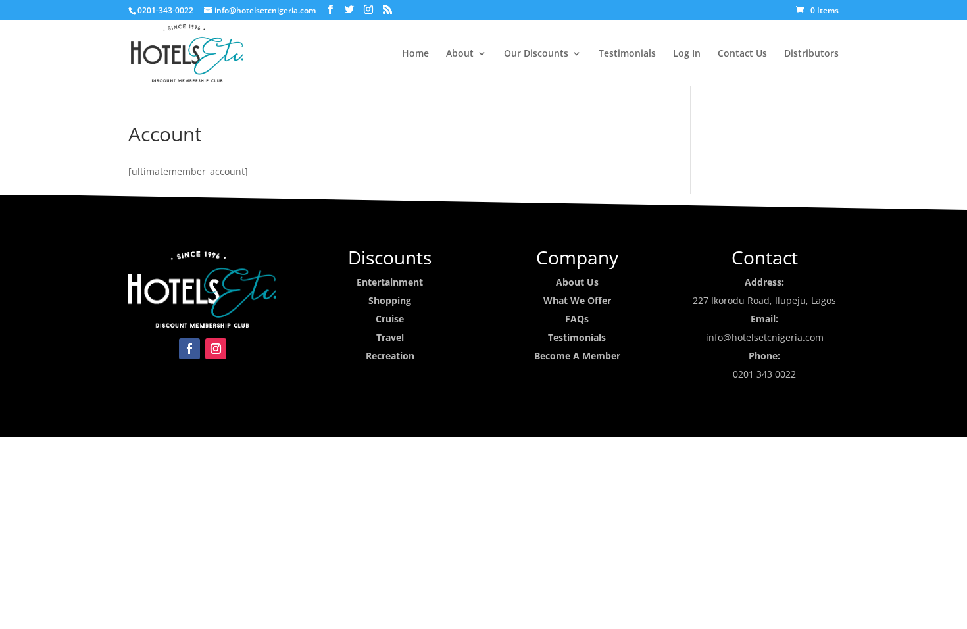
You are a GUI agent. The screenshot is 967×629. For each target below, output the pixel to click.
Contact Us (742, 54)
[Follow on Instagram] (215, 348)
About (460, 54)
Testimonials (627, 54)
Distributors (811, 54)
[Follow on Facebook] (189, 348)
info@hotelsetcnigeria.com (765, 337)
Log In (687, 54)
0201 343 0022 (764, 374)
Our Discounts (536, 54)
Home (415, 54)
